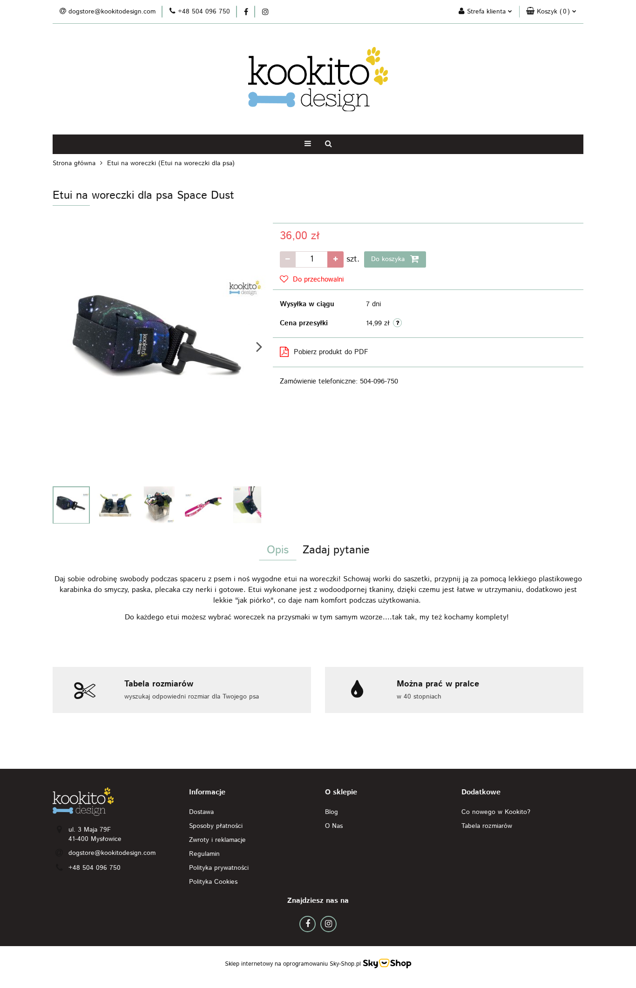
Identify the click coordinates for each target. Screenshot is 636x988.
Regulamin (204, 854)
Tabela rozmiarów (486, 826)
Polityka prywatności (219, 868)
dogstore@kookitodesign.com (112, 853)
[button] (551, 11)
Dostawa (201, 812)
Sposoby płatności (216, 826)
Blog (331, 812)
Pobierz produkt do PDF (331, 352)
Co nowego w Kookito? (495, 812)
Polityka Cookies (213, 882)
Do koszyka (389, 259)
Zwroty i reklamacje (217, 840)
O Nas (334, 826)
